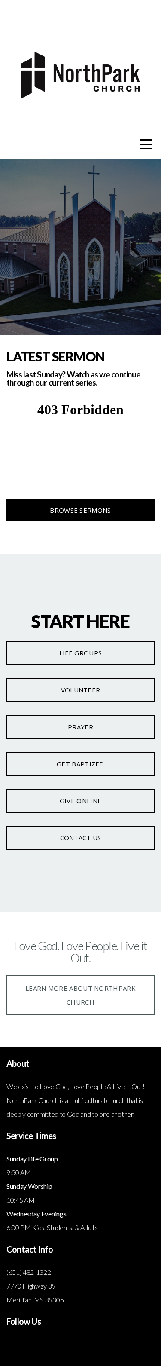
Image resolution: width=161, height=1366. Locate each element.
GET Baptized (80, 764)
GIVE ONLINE (80, 800)
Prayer (80, 727)
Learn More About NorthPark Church (80, 995)
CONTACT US (80, 837)
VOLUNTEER (80, 690)
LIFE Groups (80, 653)
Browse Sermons (80, 510)
